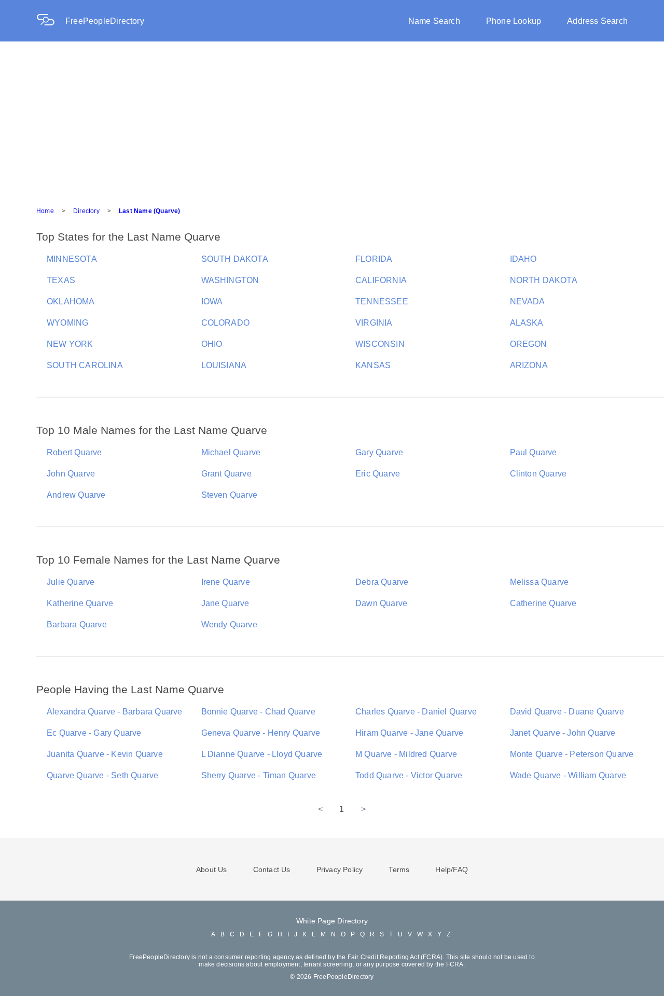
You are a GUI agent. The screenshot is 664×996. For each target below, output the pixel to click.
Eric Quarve (377, 473)
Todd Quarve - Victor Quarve (408, 775)
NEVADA (527, 301)
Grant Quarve (226, 473)
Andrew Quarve (76, 494)
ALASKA (527, 322)
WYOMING (67, 322)
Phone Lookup (513, 21)
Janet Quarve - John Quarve (563, 732)
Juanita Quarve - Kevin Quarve (105, 754)
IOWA (212, 301)
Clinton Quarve (538, 473)
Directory (86, 211)
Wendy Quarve (229, 624)
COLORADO (225, 322)
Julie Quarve (70, 582)
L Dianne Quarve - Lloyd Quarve (262, 754)
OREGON (528, 344)
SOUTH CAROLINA (85, 365)
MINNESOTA (72, 259)
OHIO (212, 344)
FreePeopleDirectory (104, 21)
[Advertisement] (332, 119)
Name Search (434, 21)
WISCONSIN (380, 344)
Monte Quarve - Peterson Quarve (572, 754)
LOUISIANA (224, 365)
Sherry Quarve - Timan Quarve (258, 775)
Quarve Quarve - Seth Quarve (102, 775)
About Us (211, 869)
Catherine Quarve (543, 603)
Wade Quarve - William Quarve (568, 775)
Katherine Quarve (80, 603)
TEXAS (61, 280)
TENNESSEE (381, 301)
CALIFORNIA (381, 280)
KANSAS (373, 365)
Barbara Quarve (77, 624)
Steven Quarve (229, 494)
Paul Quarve (533, 452)
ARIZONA (529, 365)
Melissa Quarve (539, 582)
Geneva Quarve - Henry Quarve (261, 732)
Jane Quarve (225, 603)
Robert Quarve (74, 452)
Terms (399, 869)
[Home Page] (50, 21)
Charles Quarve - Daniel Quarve (416, 711)
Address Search (597, 21)
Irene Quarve (225, 582)
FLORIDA (373, 259)
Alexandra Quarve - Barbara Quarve (115, 711)
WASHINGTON (230, 280)
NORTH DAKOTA (543, 280)
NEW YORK (70, 344)
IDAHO (523, 259)
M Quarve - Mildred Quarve (406, 754)
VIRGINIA (374, 322)
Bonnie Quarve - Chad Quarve (258, 711)
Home (45, 211)
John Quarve (71, 473)
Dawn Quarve (381, 603)
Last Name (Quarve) (150, 211)
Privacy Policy (339, 869)
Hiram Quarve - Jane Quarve (409, 732)
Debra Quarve (381, 582)
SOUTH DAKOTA (234, 259)
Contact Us (271, 869)
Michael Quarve (231, 452)
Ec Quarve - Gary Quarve (94, 732)
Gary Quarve (379, 452)
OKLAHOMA (71, 301)
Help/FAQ (451, 869)
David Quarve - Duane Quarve (567, 711)
